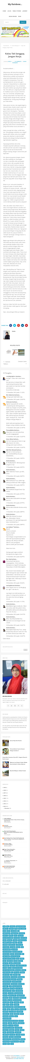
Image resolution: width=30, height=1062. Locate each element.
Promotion (5, 1011)
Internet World (6, 972)
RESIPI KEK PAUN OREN (8, 850)
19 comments (18, 61)
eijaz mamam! (7, 861)
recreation (5, 1016)
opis (4, 1004)
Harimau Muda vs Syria (21, 965)
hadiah (10, 963)
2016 (5, 795)
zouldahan (10, 606)
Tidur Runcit (18, 1032)
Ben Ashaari (21, 933)
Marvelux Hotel (12, 995)
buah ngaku (16, 937)
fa (23, 954)
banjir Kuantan (6, 933)
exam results (18, 954)
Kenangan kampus (7, 981)
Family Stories (6, 956)
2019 (5, 787)
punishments (19, 1011)
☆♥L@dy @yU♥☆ (11, 376)
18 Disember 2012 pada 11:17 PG (15, 601)
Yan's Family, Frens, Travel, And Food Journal (14, 838)
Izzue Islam (16, 972)
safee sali (21, 1020)
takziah (17, 1030)
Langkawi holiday (7, 990)
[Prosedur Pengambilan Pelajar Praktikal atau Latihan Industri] (8, 352)
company (15, 942)
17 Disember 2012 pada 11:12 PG (15, 392)
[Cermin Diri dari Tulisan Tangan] (15, 352)
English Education (7, 951)
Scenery (10, 1023)
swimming (12, 1030)
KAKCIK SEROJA (7, 854)
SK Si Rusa (11, 1025)
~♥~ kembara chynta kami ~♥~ (10, 860)
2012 (5, 806)
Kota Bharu (5, 988)
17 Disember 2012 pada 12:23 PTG (15, 447)
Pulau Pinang (12, 1011)
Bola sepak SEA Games (7, 937)
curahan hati (12, 944)
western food (6, 1041)
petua (4, 1009)
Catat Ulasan (6, 638)
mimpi (11, 997)
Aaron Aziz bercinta (21, 926)
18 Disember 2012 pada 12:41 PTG (15, 614)
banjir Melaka (14, 933)
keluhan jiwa (14, 977)
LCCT (13, 990)
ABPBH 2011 (5, 928)
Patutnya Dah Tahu (8, 826)
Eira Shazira (14, 949)
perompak (16, 1004)
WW (8, 1043)
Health (9, 967)
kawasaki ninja (6, 977)
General (20, 960)
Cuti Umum (12, 947)
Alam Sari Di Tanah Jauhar (10, 831)
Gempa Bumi (9, 960)
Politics (16, 1009)
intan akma (10, 498)
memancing (5, 997)
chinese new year (22, 940)
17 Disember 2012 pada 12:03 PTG (15, 399)
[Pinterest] (18, 705)
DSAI (22, 947)
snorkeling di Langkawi (8, 1027)
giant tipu (5, 963)
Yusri (12, 1043)
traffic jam (5, 1036)
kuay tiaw (12, 988)
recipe (22, 1013)
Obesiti (21, 1002)
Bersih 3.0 (5, 935)
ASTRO (8, 931)
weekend (23, 1039)
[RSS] (21, 705)
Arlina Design (20, 1057)
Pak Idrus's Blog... (8, 843)
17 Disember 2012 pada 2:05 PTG (15, 467)
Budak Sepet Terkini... (8, 856)
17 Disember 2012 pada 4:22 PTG (15, 556)
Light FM (5, 993)
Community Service (7, 942)
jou (11, 974)
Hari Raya (12, 965)
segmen (14, 1023)
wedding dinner (16, 1039)
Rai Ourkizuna (11, 480)
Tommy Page (5, 1034)
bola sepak (20, 935)
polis (12, 1009)
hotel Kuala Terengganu (8, 970)
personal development (8, 1007)
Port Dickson (23, 1009)
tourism (18, 1034)
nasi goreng (5, 1002)
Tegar (4, 1032)
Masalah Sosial (20, 995)
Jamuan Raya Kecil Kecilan (16, 740)
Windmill (22, 1041)
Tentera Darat (10, 1032)
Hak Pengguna (17, 963)
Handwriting (6, 965)
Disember (7, 808)
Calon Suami (23, 937)
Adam (16, 928)
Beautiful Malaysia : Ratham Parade (18, 770)
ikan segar (18, 970)
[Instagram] (15, 705)
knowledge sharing (17, 986)
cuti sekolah (6, 947)
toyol (23, 1034)
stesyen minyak (18, 1027)
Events (12, 954)
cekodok (15, 940)
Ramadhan (16, 1013)
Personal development (20, 1007)
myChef (4, 1000)
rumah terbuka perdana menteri (10, 1020)
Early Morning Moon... (8, 844)
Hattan (4, 967)
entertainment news (17, 951)
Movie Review (23, 997)
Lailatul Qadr (19, 988)
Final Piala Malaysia (15, 956)
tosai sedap (12, 1034)
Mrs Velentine (10, 395)
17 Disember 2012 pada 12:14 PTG (15, 427)
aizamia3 (6, 825)
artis (4, 931)
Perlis (11, 1004)
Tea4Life (22, 1030)
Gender (15, 960)
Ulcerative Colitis (7, 1039)
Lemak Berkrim (19, 990)
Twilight (11, 1036)
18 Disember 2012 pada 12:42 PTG (15, 625)
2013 (5, 803)
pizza (8, 1009)
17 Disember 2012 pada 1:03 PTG (15, 458)
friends (22, 958)
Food (18, 958)
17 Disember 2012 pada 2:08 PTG (15, 512)
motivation (15, 997)
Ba (18, 931)
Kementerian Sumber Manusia (9, 979)
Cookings (5, 944)
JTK (19, 974)
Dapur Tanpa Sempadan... (10, 849)
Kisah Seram (21, 983)
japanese (22, 972)
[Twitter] (11, 705)
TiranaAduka (10, 430)
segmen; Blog (21, 1023)
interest (23, 970)
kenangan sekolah (17, 981)
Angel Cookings (22, 928)
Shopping (5, 1025)
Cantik (4, 940)
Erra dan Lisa (6, 954)
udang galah (17, 1036)
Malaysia (5, 995)
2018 (5, 790)
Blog (15, 935)
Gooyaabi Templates (19, 1058)
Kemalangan (21, 977)
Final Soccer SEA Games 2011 (9, 958)
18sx (4, 926)
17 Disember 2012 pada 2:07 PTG (15, 494)
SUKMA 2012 (5, 1030)
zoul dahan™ (10, 527)
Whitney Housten (14, 1041)
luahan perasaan (18, 993)
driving (18, 947)
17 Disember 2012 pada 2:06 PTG (15, 476)
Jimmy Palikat (6, 974)
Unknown (9, 402)
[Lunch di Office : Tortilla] (21, 352)
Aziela (13, 331)
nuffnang (16, 1002)
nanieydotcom (10, 585)
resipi (16, 1016)
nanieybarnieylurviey (13, 629)
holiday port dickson (17, 967)
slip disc (16, 1025)
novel (11, 1002)
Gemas (4, 960)
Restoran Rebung (7, 1018)
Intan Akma (9, 439)
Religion (11, 1016)
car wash (10, 940)
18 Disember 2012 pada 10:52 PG (15, 583)
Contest (20, 942)
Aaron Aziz (12, 926)
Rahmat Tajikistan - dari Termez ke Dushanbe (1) (14, 839)
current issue (19, 944)
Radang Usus (6, 1013)
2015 (5, 798)
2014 (5, 801)
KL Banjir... (5, 986)
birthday (11, 935)
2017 (5, 793)
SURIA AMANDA (7, 818)
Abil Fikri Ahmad (11, 450)
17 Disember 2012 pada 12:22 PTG (15, 436)
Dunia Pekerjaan (6, 949)
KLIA (10, 986)
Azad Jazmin (13, 931)
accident (11, 928)
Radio (11, 1013)
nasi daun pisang (17, 1000)
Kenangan (20, 979)
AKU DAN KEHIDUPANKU (9, 866)
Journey (15, 974)
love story (10, 993)
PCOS (8, 1004)
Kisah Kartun (14, 983)
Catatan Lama (22, 361)
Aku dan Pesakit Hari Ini (9, 867)
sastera (5, 1023)
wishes (4, 1043)
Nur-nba (8, 559)
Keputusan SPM (6, 983)
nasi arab (10, 1000)
